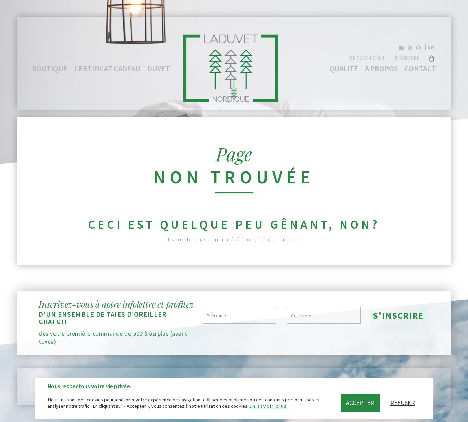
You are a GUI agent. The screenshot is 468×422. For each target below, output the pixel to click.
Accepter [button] (360, 403)
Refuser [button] (402, 403)
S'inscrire (407, 58)
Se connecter (367, 58)
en (431, 47)
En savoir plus (268, 406)
